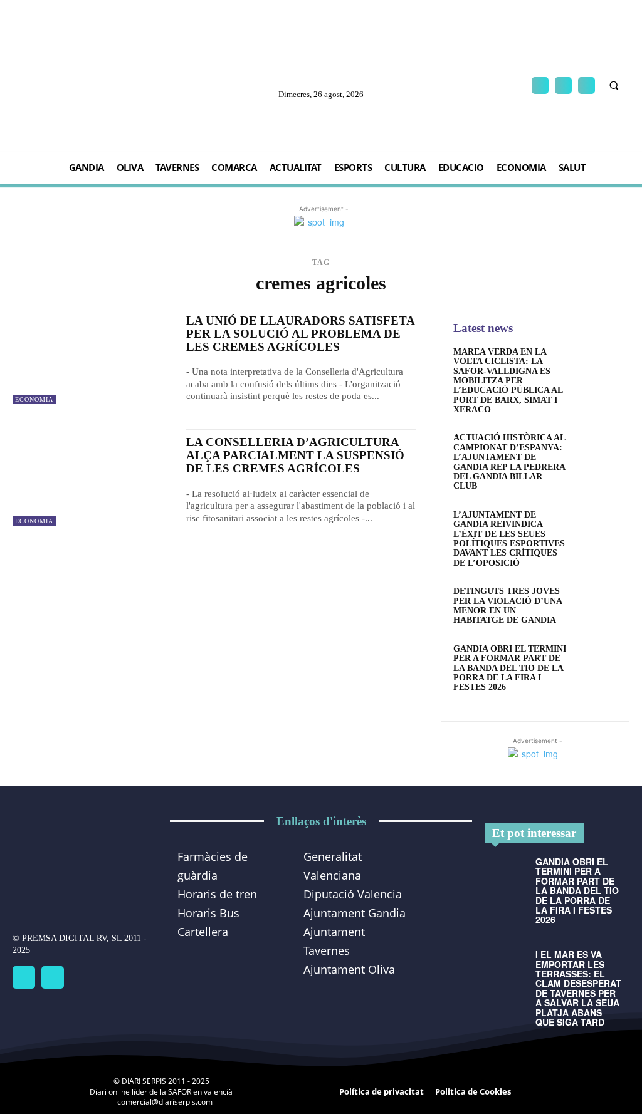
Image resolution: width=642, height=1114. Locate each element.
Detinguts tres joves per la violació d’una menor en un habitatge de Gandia (507, 605)
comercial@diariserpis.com (165, 1101)
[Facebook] (540, 85)
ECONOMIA (34, 399)
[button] (613, 86)
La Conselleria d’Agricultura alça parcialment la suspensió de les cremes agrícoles (295, 455)
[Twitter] (52, 977)
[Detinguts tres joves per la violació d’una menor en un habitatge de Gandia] (595, 605)
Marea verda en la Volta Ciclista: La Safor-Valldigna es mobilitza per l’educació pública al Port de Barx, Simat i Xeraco (508, 380)
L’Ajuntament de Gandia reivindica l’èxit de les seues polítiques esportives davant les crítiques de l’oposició (509, 539)
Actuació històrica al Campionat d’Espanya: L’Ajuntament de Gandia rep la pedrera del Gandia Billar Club (509, 462)
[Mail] (563, 85)
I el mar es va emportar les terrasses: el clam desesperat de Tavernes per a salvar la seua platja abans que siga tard (578, 988)
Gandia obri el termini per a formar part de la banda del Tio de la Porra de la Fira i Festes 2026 (509, 668)
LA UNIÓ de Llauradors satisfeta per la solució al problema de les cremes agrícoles (300, 333)
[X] (586, 85)
